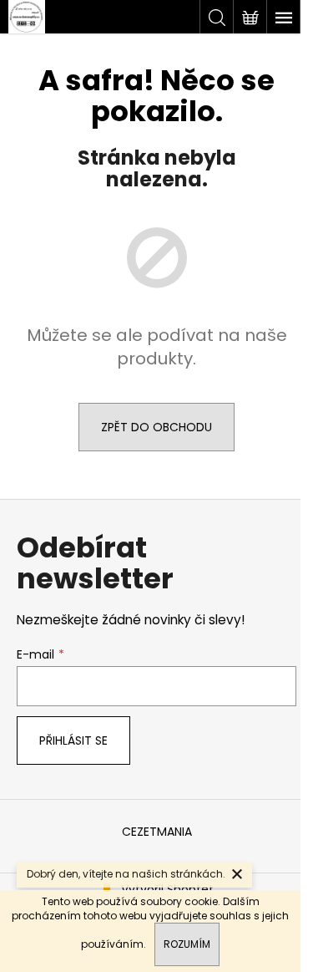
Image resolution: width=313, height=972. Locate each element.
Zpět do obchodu (156, 427)
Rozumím (187, 944)
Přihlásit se (73, 740)
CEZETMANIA (157, 831)
